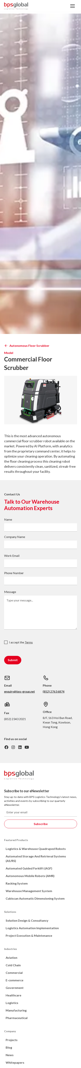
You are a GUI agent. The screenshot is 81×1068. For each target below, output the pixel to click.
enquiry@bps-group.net (19, 691)
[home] (16, 6)
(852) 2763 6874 (53, 691)
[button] (72, 6)
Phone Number (14, 573)
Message (10, 592)
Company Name (14, 537)
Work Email (11, 555)
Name (8, 519)
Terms (29, 642)
